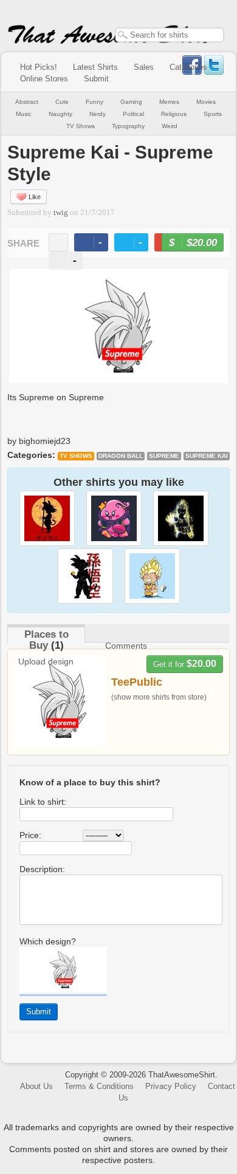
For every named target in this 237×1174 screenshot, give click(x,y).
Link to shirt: (42, 802)
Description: (42, 869)
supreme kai (206, 455)
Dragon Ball (120, 455)
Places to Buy (46, 640)
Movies (206, 101)
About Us (36, 1086)
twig (60, 212)
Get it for (184, 663)
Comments (126, 645)
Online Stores (44, 78)
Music (24, 114)
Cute (62, 101)
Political (133, 114)
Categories (188, 67)
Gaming (131, 101)
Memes (169, 101)
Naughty (60, 114)
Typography (128, 126)
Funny (94, 101)
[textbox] (169, 35)
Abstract (26, 101)
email (58, 242)
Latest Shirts (95, 67)
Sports (213, 114)
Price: (30, 835)
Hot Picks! (38, 67)
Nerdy (97, 114)
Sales (144, 67)
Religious (174, 114)
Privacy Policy (170, 1086)
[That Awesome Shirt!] (110, 41)
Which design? (47, 941)
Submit (96, 78)
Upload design (46, 661)
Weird (169, 126)
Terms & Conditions (99, 1086)
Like (35, 196)
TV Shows (80, 126)
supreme (164, 455)
